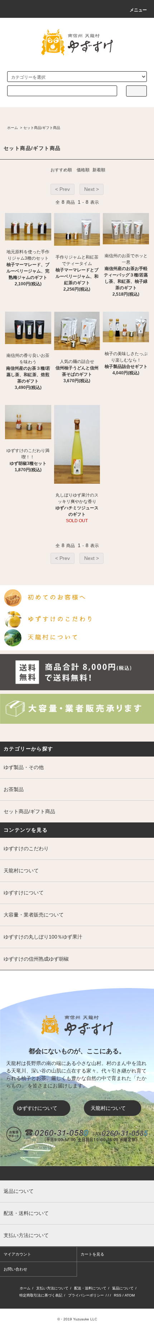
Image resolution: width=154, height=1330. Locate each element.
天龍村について (108, 1108)
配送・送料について (90, 1288)
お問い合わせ (15, 1269)
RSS (117, 1295)
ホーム (12, 128)
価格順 (83, 169)
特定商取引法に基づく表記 (40, 1295)
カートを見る (92, 1254)
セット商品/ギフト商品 (41, 128)
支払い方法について (52, 1288)
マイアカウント (17, 1254)
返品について (123, 1288)
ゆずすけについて (37, 1108)
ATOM (130, 1295)
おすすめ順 (61, 169)
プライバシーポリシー (86, 1295)
